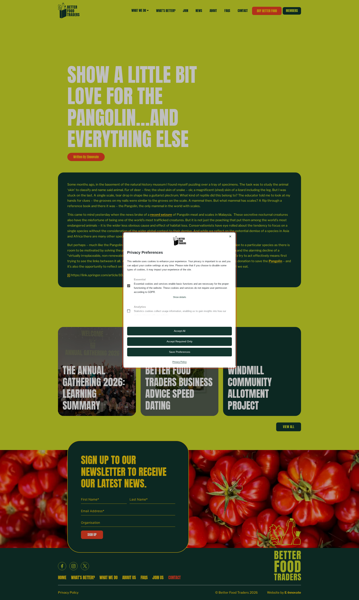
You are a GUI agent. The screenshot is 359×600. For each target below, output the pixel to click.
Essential (140, 279)
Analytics (140, 306)
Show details (179, 297)
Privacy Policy (179, 362)
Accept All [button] (179, 330)
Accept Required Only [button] (179, 341)
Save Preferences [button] (179, 351)
